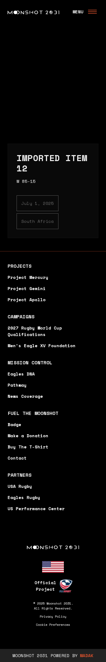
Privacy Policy (53, 616)
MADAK (86, 655)
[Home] (53, 547)
